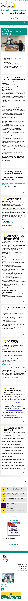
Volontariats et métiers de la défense (12, 65)
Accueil (2, 25)
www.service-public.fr (12, 321)
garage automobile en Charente (14, 410)
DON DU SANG (10, 539)
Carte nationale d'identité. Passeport (12, 58)
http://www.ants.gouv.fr (7, 188)
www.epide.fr (15, 377)
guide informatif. (14, 415)
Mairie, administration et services (13, 25)
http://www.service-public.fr (8, 222)
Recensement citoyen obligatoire (11, 63)
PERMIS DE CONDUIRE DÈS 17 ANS (10, 67)
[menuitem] (2, 590)
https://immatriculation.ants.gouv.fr (19, 402)
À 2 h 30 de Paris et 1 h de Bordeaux (13, 13)
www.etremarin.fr (6, 364)
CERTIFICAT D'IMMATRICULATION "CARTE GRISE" (13, 66)
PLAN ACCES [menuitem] (4, 586)
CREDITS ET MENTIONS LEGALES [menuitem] (8, 582)
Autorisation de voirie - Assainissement (12, 56)
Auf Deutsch (25, 0)
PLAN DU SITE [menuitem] (4, 584)
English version (18, 0)
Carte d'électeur (7, 59)
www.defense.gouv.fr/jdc (17, 329)
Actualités (14, 520)
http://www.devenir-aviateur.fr (8, 363)
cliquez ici (7, 418)
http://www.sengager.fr (7, 361)
